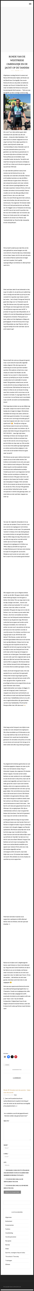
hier (24, 705)
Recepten (8, 1241)
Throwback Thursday (12, 1256)
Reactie (6, 1121)
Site (5, 1162)
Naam (6, 1145)
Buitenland (8, 1221)
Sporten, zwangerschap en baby (15, 1252)
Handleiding (9, 1233)
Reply (15, 1095)
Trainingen (8, 1260)
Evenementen (17, 1069)
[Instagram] (32, 1284)
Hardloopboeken (10, 1237)
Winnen (7, 1264)
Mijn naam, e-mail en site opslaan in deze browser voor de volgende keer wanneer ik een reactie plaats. (16, 1173)
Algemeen (8, 1217)
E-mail (6, 1153)
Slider (7, 1248)
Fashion (7, 1229)
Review (7, 1245)
